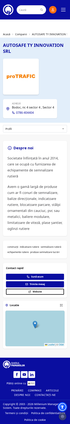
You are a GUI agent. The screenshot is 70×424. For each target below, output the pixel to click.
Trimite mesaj (37, 284)
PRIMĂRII (17, 390)
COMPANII (35, 390)
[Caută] (41, 9)
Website (37, 291)
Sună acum (37, 276)
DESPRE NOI (22, 395)
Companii (21, 34)
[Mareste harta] (61, 305)
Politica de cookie (35, 420)
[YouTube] (24, 374)
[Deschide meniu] (63, 9)
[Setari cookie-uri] (62, 416)
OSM (61, 344)
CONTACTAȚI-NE (45, 395)
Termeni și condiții (16, 413)
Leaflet (51, 344)
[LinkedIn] (31, 374)
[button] (35, 324)
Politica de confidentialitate (48, 413)
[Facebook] (16, 374)
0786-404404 (25, 113)
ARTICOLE (52, 390)
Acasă (6, 34)
